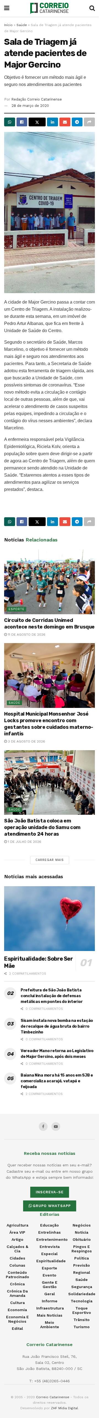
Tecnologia (81, 1301)
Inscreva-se (50, 1192)
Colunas (17, 1265)
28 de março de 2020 (30, 106)
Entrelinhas (49, 1232)
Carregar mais (49, 860)
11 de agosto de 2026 (26, 634)
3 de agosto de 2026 (26, 741)
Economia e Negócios (17, 1319)
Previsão (81, 1265)
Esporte (16, 609)
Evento (49, 1275)
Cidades (17, 1258)
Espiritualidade (51, 1261)
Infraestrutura (50, 1308)
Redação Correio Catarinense (36, 99)
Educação (49, 1225)
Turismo (81, 1327)
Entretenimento (52, 1239)
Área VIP (17, 1232)
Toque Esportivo (81, 1310)
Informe (49, 1301)
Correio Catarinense (52, 1397)
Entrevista (50, 1246)
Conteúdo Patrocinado (17, 1274)
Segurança (81, 1286)
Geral (49, 1294)
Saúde (21, 25)
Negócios (82, 1225)
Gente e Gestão (49, 1284)
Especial (49, 1254)
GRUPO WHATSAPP (52, 1206)
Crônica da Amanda (17, 1293)
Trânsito (81, 1319)
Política (81, 1258)
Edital (17, 1328)
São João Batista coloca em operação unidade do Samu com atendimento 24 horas (42, 827)
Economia (17, 1310)
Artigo (17, 1239)
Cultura (17, 1302)
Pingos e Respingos (82, 1248)
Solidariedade (81, 1294)
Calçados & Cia (17, 1248)
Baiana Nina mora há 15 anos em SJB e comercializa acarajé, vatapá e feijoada (57, 1081)
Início (8, 25)
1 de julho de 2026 (24, 842)
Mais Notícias (49, 1315)
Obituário (82, 1239)
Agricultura (17, 1225)
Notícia (81, 1232)
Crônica (17, 1284)
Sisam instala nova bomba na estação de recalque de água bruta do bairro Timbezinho (57, 1026)
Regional (81, 1272)
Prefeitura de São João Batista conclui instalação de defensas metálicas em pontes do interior (51, 996)
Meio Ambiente (49, 1324)
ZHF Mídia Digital (64, 1408)
